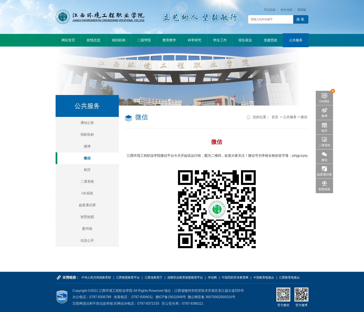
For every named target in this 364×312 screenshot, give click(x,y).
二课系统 (87, 181)
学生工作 (220, 40)
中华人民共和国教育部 (96, 277)
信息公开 (87, 240)
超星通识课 (87, 205)
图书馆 (87, 228)
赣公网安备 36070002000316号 (211, 297)
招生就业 (245, 40)
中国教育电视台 (263, 277)
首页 (275, 117)
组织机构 (119, 40)
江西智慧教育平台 (128, 277)
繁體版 (301, 9)
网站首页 (68, 40)
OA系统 (87, 193)
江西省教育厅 (153, 277)
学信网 (212, 277)
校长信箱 (286, 9)
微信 (87, 158)
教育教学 (169, 40)
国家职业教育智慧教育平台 (185, 277)
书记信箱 (270, 9)
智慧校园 (87, 217)
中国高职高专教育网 (235, 277)
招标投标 (87, 134)
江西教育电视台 (289, 277)
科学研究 (194, 40)
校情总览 (93, 40)
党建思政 (270, 40)
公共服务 (295, 40)
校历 (87, 169)
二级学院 (144, 40)
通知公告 (87, 123)
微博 (87, 146)
